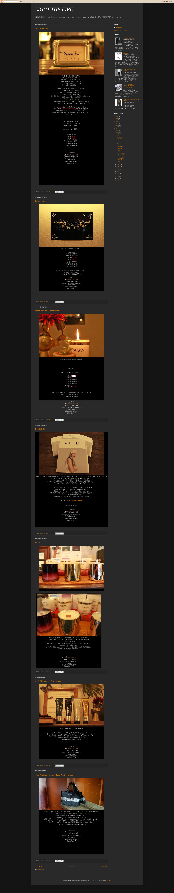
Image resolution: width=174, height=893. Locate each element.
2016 (116, 126)
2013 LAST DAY (43, 28)
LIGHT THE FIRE (54, 9)
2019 (116, 119)
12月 (118, 135)
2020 (116, 116)
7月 (118, 173)
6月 (118, 176)
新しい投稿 (39, 866)
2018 (116, 121)
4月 (118, 180)
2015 (116, 128)
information (40, 201)
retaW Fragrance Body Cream (48, 681)
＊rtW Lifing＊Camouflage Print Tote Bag (54, 775)
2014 (116, 130)
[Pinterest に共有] (63, 192)
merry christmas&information (48, 310)
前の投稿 (104, 866)
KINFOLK (40, 429)
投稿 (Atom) (41, 869)
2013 (116, 133)
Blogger (108, 880)
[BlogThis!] (57, 192)
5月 (118, 178)
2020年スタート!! (128, 53)
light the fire (119, 27)
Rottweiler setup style (128, 38)
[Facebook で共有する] (61, 192)
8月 (118, 171)
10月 (118, 166)
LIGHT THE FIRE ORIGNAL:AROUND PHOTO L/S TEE (129, 86)
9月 (118, 169)
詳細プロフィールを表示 (120, 30)
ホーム (72, 866)
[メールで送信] (56, 192)
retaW (38, 542)
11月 (118, 164)
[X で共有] (59, 192)
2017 (116, 123)
